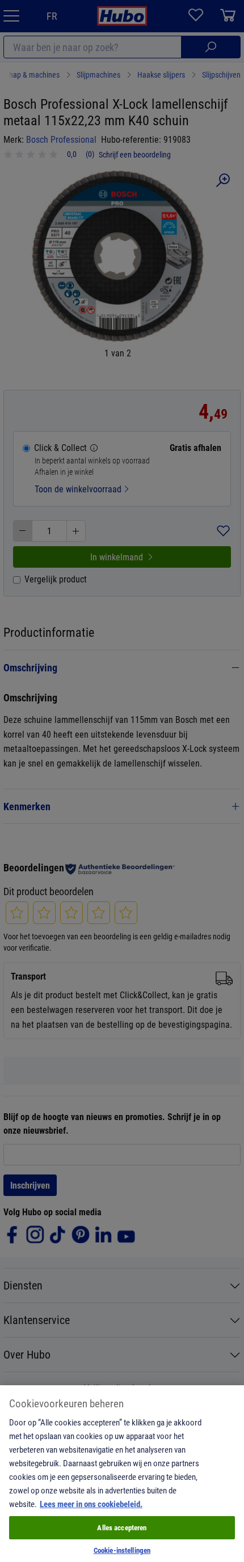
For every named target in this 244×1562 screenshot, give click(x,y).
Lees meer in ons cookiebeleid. (91, 1503)
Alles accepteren (121, 1527)
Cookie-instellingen (122, 1550)
